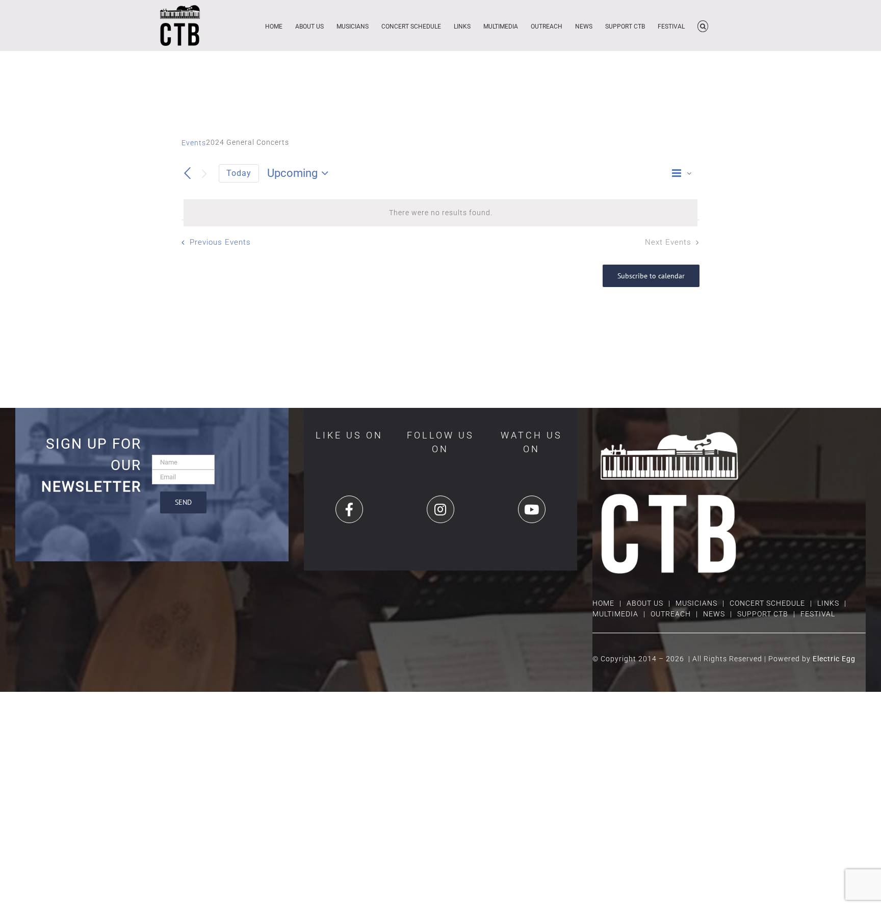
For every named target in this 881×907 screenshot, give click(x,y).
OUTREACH (671, 614)
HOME (603, 603)
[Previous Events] (188, 174)
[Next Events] (204, 173)
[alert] (440, 212)
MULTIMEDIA (615, 614)
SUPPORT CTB (762, 614)
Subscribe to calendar (651, 275)
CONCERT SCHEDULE (767, 603)
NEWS (714, 614)
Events (194, 143)
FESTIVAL (817, 614)
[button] (702, 25)
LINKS (828, 603)
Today (238, 173)
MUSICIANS (696, 603)
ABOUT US (645, 603)
